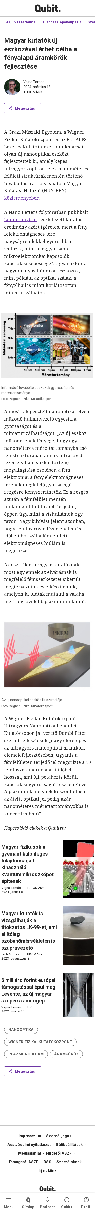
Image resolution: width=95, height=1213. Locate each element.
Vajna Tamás (33, 82)
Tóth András (10, 954)
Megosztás (25, 108)
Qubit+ (67, 1207)
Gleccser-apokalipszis (62, 22)
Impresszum (29, 1136)
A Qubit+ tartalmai (21, 22)
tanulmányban (20, 219)
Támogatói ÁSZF (23, 1162)
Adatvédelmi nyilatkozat (29, 1144)
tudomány (33, 92)
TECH (31, 1007)
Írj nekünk (47, 1170)
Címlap (28, 1207)
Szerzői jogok (58, 1136)
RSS (47, 1162)
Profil (86, 1207)
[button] (21, 1030)
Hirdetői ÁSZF (59, 1153)
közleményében (22, 198)
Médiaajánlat (29, 1153)
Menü (9, 1207)
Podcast (47, 1207)
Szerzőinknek (69, 1162)
